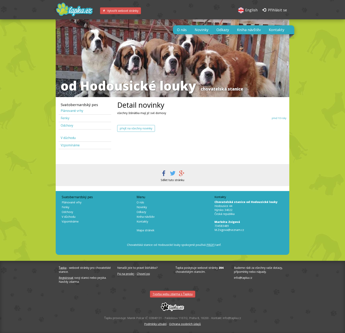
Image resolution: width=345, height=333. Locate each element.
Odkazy (222, 29)
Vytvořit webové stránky (122, 11)
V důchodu (68, 138)
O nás (182, 29)
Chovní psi (143, 274)
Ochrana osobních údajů (185, 324)
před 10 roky (279, 118)
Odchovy (67, 125)
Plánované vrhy (72, 111)
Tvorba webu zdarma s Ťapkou (173, 294)
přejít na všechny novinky (136, 128)
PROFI (210, 245)
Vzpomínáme (70, 145)
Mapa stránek (145, 230)
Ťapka (62, 268)
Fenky (65, 118)
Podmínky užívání (155, 324)
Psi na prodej (125, 274)
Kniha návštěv (249, 29)
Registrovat (66, 278)
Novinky (201, 29)
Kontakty (276, 29)
